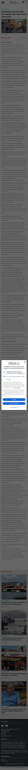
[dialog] (14, 385)
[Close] (24, 361)
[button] (14, 380)
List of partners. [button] (17, 387)
